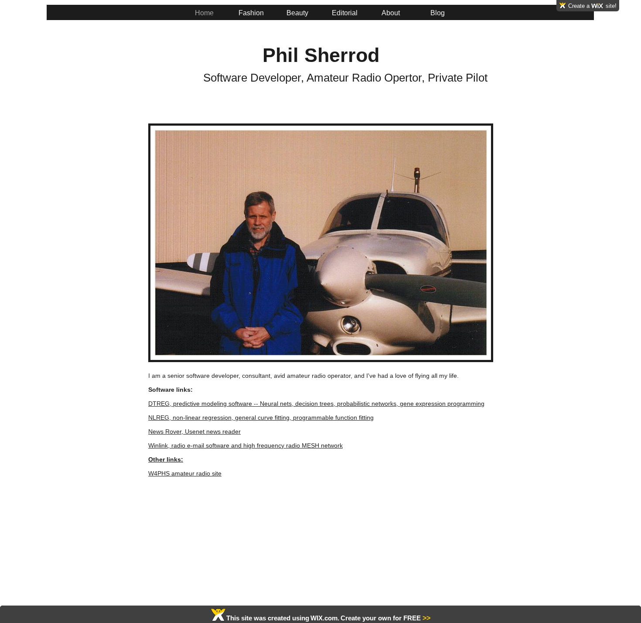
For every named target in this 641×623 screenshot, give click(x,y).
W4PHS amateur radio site (185, 473)
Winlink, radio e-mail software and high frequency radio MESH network (245, 445)
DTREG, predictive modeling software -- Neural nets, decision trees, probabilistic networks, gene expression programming (316, 403)
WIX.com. (324, 618)
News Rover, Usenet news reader (194, 431)
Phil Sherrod (321, 55)
